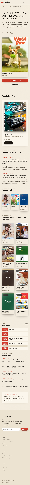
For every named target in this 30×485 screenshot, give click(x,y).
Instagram (4, 469)
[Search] (23, 2)
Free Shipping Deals (7, 455)
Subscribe (24, 429)
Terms (3, 482)
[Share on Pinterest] (7, 32)
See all (26, 323)
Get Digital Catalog (14, 80)
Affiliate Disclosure (6, 445)
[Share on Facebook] (5, 32)
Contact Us (4, 443)
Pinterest (4, 472)
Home (3, 6)
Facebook (4, 465)
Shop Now (15, 84)
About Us (4, 437)
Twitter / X (4, 467)
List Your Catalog (6, 439)
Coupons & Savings (6, 453)
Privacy (7, 482)
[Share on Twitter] (2, 32)
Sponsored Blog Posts (7, 441)
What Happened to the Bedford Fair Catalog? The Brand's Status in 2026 (14, 176)
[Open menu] (27, 2)
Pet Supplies (8, 6)
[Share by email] (10, 32)
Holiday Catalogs (6, 457)
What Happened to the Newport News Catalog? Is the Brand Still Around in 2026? (15, 161)
